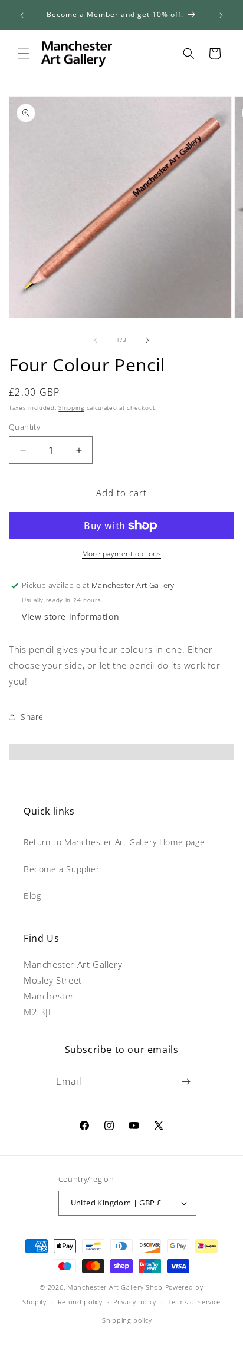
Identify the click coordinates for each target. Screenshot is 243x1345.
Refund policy (80, 1301)
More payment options (121, 554)
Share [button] (32, 716)
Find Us (41, 938)
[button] (24, 54)
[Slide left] (96, 340)
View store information (70, 616)
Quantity (24, 426)
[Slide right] (147, 340)
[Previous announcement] (22, 15)
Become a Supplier (61, 869)
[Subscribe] (186, 1081)
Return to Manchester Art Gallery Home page (114, 842)
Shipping (71, 407)
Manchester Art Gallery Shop (115, 1287)
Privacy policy (134, 1301)
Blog (32, 895)
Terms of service (194, 1301)
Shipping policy (127, 1320)
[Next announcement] (221, 15)
